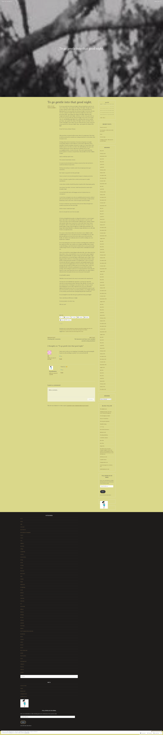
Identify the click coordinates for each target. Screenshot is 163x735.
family (21, 581)
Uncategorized (81, 329)
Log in (21, 688)
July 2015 (101, 274)
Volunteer (22, 664)
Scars (101, 134)
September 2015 (103, 268)
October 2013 (102, 329)
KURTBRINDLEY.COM (104, 469)
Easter (21, 568)
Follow (103, 491)
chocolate (22, 546)
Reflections (71, 331)
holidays (22, 592)
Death (68, 328)
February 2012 (103, 383)
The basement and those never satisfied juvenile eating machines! (84, 339)
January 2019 (102, 172)
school (21, 642)
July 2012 (101, 370)
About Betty (157, 1)
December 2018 (103, 175)
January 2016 (102, 257)
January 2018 (102, 194)
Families (22, 579)
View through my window (105, 415)
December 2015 (103, 260)
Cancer (64, 328)
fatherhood (71, 328)
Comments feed (23, 693)
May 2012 (102, 375)
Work (82, 331)
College (21, 548)
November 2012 (103, 359)
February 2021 (103, 153)
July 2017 (101, 208)
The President (23, 655)
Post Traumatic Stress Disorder (26, 631)
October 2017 (102, 202)
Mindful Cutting (103, 424)
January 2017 (102, 224)
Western (22, 666)
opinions (22, 622)
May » (104, 117)
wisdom (85, 329)
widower (22, 669)
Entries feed (22, 691)
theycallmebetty (52, 107)
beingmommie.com (104, 462)
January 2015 (102, 287)
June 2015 (102, 276)
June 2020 (102, 159)
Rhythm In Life (103, 432)
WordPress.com (23, 696)
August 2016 (102, 238)
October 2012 (102, 361)
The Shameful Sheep (104, 435)
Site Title (102, 440)
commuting (22, 551)
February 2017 (103, 222)
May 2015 (102, 279)
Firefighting (22, 587)
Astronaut (22, 526)
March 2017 (102, 219)
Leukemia (76, 328)
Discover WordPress (104, 418)
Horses (21, 595)
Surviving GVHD (77, 331)
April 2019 (102, 167)
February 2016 (103, 255)
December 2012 (103, 356)
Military (22, 609)
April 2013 (102, 345)
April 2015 (102, 282)
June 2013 (102, 340)
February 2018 (103, 191)
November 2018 (103, 178)
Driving (21, 565)
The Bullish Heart (103, 409)
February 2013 (103, 351)
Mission (22, 612)
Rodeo (21, 636)
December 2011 (103, 389)
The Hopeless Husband (104, 421)
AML (21, 524)
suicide (21, 653)
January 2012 (102, 386)
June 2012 (102, 372)
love (21, 603)
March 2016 (102, 252)
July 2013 (101, 337)
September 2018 (103, 183)
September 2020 (103, 156)
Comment (91, 399)
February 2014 (103, 318)
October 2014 (102, 296)
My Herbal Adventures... (104, 429)
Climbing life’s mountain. (54, 338)
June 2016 (102, 244)
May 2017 (102, 213)
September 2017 (103, 205)
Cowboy (22, 554)
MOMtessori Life (103, 456)
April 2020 (102, 164)
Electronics (22, 573)
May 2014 (102, 309)
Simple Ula (102, 446)
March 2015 (102, 285)
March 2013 (102, 348)
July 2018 (101, 186)
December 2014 (103, 290)
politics (21, 628)
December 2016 (103, 227)
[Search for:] (49, 676)
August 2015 (102, 271)
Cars (21, 540)
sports (21, 647)
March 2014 (102, 315)
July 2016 (101, 241)
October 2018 (102, 180)
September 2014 (103, 298)
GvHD (21, 590)
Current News (23, 557)
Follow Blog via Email (49, 710)
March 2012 (102, 381)
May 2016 (102, 246)
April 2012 (102, 378)
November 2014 (103, 293)
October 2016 (102, 233)
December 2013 (103, 323)
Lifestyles (22, 601)
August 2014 (102, 301)
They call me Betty (7, 1)
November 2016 (103, 230)
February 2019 (103, 170)
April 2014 (102, 312)
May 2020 (102, 161)
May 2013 (102, 342)
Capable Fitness (103, 459)
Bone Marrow (23, 529)
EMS (21, 576)
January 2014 (102, 320)
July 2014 (101, 304)
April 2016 (102, 249)
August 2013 (102, 334)
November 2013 (103, 326)
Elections (22, 570)
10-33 (21, 518)
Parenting (22, 625)
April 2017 (102, 216)
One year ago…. (103, 137)
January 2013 (102, 353)
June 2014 (102, 307)
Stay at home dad (73, 329)
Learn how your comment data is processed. (78, 405)
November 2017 (103, 200)
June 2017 (102, 211)
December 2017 (103, 197)
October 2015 (102, 266)
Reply (60, 359)
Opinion (67, 331)
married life (80, 328)
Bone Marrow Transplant (25, 532)
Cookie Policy (26, 732)
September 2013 (103, 331)
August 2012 (102, 367)
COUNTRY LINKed (104, 437)
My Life (88, 328)
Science (21, 644)
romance (22, 639)
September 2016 (103, 235)
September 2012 (103, 364)
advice (64, 331)
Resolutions (22, 633)
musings (85, 328)
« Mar (101, 117)
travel (21, 658)
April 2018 (102, 189)
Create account (23, 685)
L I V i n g (102, 426)
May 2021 (102, 150)
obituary (22, 620)
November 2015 (103, 263)
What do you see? (103, 127)
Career (21, 537)
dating (21, 559)
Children (22, 543)
